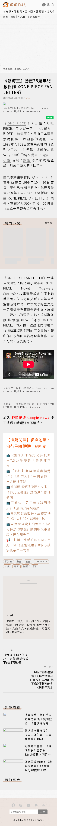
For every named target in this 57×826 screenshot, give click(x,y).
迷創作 (51, 11)
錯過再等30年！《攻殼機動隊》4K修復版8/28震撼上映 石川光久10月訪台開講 (38, 767)
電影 (5, 16)
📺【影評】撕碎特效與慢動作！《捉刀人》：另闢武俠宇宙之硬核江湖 (28, 476)
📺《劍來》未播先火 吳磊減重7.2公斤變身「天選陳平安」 (28, 460)
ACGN (21, 16)
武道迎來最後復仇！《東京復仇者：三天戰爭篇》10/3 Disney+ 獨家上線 (38, 736)
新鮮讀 (7, 11)
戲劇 (13, 16)
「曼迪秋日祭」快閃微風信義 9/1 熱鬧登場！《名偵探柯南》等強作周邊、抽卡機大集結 (38, 723)
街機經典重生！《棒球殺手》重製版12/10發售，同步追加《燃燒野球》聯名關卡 (38, 754)
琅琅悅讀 (7, 69)
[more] (47, 223)
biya (28, 97)
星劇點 (17, 69)
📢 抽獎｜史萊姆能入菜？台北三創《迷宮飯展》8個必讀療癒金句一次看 (28, 545)
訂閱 (42, 811)
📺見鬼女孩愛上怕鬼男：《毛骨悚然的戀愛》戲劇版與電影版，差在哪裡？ (28, 529)
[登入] (48, 4)
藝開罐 (40, 11)
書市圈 (29, 11)
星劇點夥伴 (33, 16)
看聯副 (18, 11)
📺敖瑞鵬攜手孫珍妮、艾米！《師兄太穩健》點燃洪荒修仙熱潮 (28, 492)
